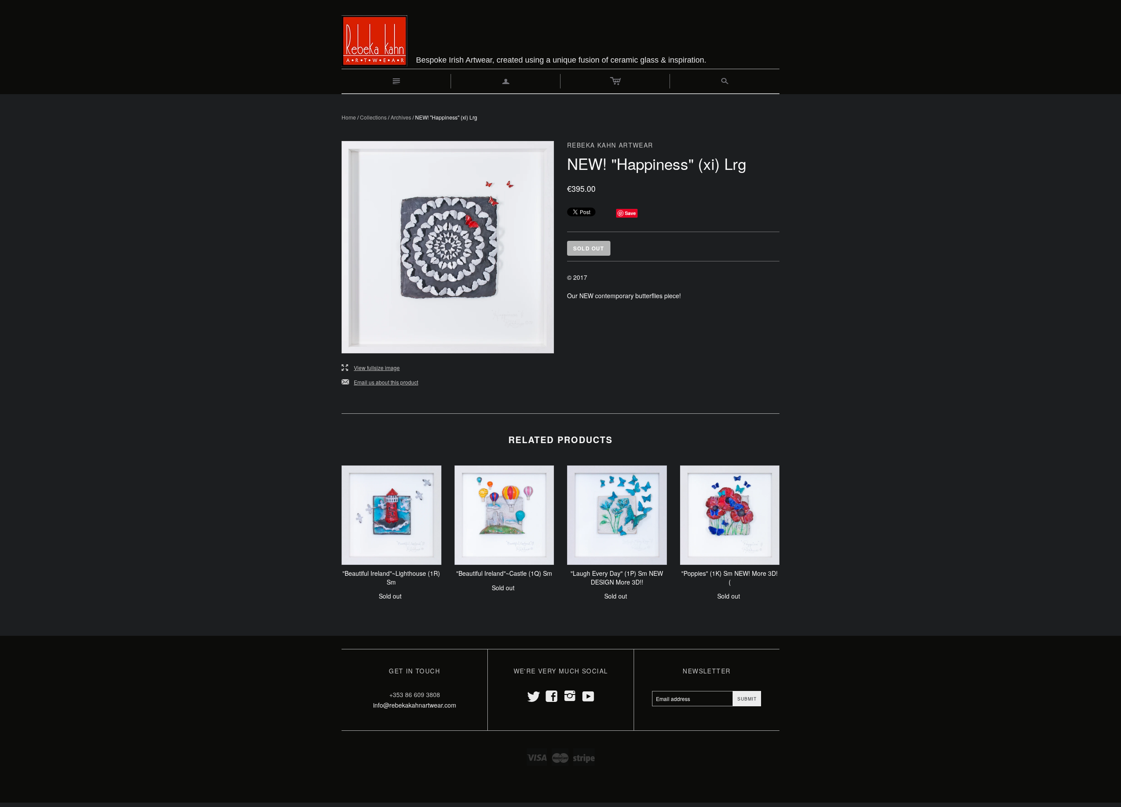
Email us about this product (380, 382)
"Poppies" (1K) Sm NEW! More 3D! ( (729, 577)
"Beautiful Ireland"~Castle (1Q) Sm (504, 573)
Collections (373, 117)
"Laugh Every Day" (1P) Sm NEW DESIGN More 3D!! (617, 577)
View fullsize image (371, 368)
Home (349, 117)
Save (630, 213)
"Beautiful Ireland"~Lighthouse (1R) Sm (391, 577)
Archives (401, 117)
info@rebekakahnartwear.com (414, 705)
